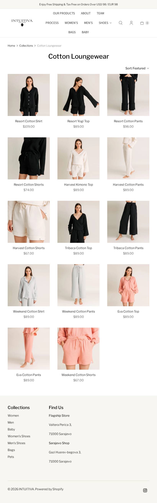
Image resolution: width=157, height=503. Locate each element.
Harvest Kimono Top (78, 184)
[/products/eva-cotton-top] (128, 285)
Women (13, 415)
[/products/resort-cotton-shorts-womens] (29, 158)
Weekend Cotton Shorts (78, 375)
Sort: (135, 68)
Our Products (64, 13)
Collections (26, 45)
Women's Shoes (19, 436)
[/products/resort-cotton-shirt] (29, 95)
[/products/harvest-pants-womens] (128, 158)
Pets (11, 457)
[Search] (120, 23)
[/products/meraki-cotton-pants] (78, 285)
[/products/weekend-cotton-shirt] (29, 285)
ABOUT (86, 13)
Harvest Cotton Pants (128, 184)
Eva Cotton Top (128, 311)
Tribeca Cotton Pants (128, 248)
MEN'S (88, 23)
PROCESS (52, 23)
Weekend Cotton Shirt (28, 311)
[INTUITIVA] (22, 23)
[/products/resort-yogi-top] (78, 95)
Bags (11, 450)
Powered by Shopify (49, 489)
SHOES (103, 23)
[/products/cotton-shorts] (78, 349)
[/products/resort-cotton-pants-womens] (128, 95)
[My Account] (131, 23)
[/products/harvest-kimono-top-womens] (78, 158)
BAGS (72, 32)
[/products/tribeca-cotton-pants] (128, 222)
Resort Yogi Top (78, 121)
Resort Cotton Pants (128, 121)
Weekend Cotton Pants (78, 311)
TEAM (100, 13)
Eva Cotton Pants (28, 375)
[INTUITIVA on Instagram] (145, 490)
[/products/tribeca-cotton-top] (78, 222)
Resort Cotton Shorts (29, 184)
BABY (85, 32)
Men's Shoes (16, 443)
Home (11, 45)
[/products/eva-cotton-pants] (29, 349)
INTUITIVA (26, 489)
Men (11, 422)
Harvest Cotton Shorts (29, 248)
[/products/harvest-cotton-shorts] (29, 222)
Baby (11, 429)
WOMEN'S (71, 23)
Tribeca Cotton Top (78, 248)
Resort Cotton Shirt (28, 121)
